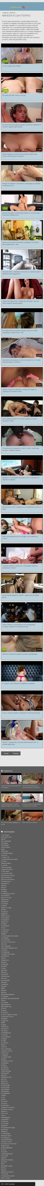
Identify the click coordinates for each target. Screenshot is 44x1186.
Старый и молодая (8, 954)
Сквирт (3, 1095)
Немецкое (4, 902)
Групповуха (5, 1089)
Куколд (3, 992)
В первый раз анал (8, 893)
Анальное (4, 1129)
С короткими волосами (9, 936)
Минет (3, 839)
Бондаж (4, 924)
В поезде (4, 904)
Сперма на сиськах (8, 1107)
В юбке (3, 1041)
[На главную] (16, 7)
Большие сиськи (7, 1109)
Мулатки (4, 1081)
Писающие (5, 845)
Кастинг (4, 944)
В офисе (4, 891)
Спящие (4, 1039)
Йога (3, 1164)
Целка (3, 1099)
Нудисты (4, 1111)
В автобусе (5, 918)
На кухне (4, 1152)
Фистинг (4, 978)
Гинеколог (5, 1027)
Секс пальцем (6, 1049)
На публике (5, 895)
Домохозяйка (6, 863)
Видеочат (4, 922)
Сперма (4, 906)
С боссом (4, 1174)
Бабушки (4, 1019)
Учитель (4, 1103)
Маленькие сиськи (7, 875)
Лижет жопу (5, 1178)
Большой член (6, 837)
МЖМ (3, 988)
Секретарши (5, 847)
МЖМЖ (3, 934)
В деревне (5, 1119)
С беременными (7, 853)
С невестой (5, 857)
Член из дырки (6, 867)
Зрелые (3, 910)
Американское (6, 1077)
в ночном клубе (6, 873)
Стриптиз (4, 932)
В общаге (4, 1067)
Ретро (3, 928)
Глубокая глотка (7, 1017)
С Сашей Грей (6, 1057)
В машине (4, 1121)
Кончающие (5, 980)
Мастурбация (6, 841)
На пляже (4, 1002)
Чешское (4, 855)
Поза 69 (4, 1047)
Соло (3, 1097)
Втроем (4, 966)
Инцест (3, 887)
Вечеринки (5, 1091)
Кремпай (4, 1125)
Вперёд (15, 753)
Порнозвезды (6, 1071)
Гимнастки (5, 960)
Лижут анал (5, 916)
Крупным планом (7, 1172)
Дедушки (4, 914)
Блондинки (5, 920)
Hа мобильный (6, 1140)
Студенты (4, 1021)
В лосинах (4, 1123)
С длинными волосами (9, 859)
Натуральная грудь (8, 1127)
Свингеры (4, 851)
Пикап (3, 1045)
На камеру (5, 938)
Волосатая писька (7, 879)
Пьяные (4, 1010)
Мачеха (4, 986)
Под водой (5, 1073)
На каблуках (5, 1138)
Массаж (4, 972)
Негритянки (5, 976)
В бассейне (5, 871)
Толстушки (5, 835)
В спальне (4, 1043)
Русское (4, 1162)
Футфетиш (5, 1069)
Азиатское (5, 1053)
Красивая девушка (7, 994)
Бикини (3, 990)
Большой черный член (9, 948)
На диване (5, 1063)
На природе (5, 952)
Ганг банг (4, 1156)
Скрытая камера (7, 1160)
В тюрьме (4, 996)
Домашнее (5, 900)
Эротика (4, 970)
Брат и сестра (6, 898)
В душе (3, 1025)
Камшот (4, 962)
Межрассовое (6, 1136)
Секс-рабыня (5, 1037)
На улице (4, 1031)
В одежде (4, 964)
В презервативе (7, 1154)
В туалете (4, 1012)
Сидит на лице (6, 908)
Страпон (4, 950)
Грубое (3, 1158)
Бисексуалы (5, 1087)
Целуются (4, 1029)
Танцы (3, 968)
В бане (3, 1008)
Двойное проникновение (10, 998)
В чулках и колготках (8, 1144)
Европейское (5, 1004)
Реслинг (4, 861)
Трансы (3, 1065)
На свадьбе (5, 926)
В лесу (3, 1150)
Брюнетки (4, 1083)
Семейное (4, 984)
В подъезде (5, 1085)
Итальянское (6, 881)
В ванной (4, 974)
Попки (3, 1000)
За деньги (4, 912)
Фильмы (4, 982)
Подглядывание (6, 1148)
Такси (3, 1115)
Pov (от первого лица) (9, 1014)
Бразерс (4, 889)
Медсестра (5, 1146)
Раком (3, 958)
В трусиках (5, 930)
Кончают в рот (6, 1142)
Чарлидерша (5, 1117)
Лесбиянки (5, 1105)
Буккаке (4, 1075)
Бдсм (3, 849)
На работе (5, 883)
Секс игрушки (6, 946)
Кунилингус (5, 956)
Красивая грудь (6, 1166)
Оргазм (3, 885)
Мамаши (4, 1131)
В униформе (5, 1093)
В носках (4, 1101)
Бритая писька (6, 877)
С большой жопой (7, 1176)
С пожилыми (5, 1133)
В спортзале (5, 940)
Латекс (3, 1168)
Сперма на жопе (7, 1061)
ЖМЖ (3, 1023)
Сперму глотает (7, 1051)
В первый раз (6, 1033)
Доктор (4, 1079)
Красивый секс (6, 1006)
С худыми (4, 1055)
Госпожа (4, 1035)
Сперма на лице (6, 869)
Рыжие (3, 1170)
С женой (4, 865)
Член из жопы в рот (8, 942)
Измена (4, 1059)
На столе (4, 1113)
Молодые (4, 843)
